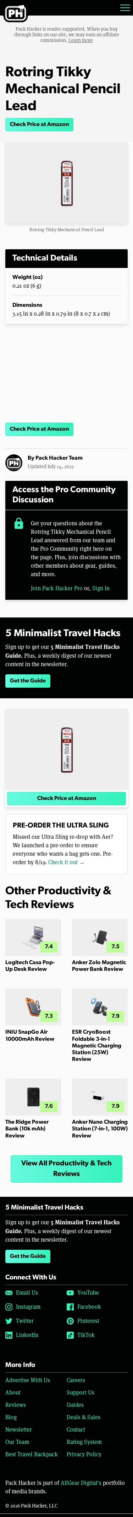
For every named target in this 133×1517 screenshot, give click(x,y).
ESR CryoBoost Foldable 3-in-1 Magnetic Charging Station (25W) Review (96, 1045)
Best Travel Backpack (31, 1454)
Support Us (80, 1392)
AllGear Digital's (81, 1483)
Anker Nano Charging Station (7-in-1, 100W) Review (100, 1129)
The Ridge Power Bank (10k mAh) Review (27, 1129)
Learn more (80, 40)
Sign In (101, 588)
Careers (76, 1380)
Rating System (84, 1442)
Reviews (15, 1405)
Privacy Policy (84, 1454)
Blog (11, 1417)
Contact (76, 1429)
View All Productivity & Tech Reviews (66, 1169)
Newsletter (18, 1429)
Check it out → (66, 862)
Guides (75, 1405)
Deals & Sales (83, 1417)
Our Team (17, 1442)
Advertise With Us (27, 1380)
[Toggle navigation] (125, 7)
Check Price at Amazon (39, 124)
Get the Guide (28, 681)
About (13, 1392)
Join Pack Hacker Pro (57, 588)
